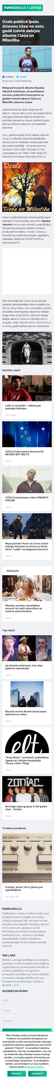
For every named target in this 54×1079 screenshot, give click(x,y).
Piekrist (16, 1073)
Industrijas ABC (12, 897)
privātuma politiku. (34, 1067)
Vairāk (15, 985)
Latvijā (8, 461)
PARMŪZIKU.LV (15, 8)
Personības (10, 415)
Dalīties (9, 77)
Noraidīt (37, 1073)
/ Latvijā (33, 8)
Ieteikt (22, 77)
